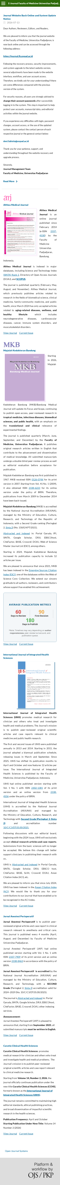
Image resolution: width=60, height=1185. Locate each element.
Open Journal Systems (16, 1150)
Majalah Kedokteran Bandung (19, 350)
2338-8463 (17, 961)
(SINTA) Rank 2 (11, 274)
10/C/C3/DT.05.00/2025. (16, 827)
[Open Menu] (3, 3)
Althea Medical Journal (15, 204)
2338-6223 (34, 487)
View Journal (10, 332)
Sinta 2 (9, 527)
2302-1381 (37, 787)
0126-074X (37, 479)
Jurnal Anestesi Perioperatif (18, 916)
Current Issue (26, 332)
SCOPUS (21, 279)
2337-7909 (14, 956)
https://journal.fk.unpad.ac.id (18, 56)
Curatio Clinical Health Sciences (20, 1045)
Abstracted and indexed (16, 533)
